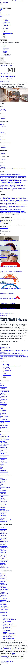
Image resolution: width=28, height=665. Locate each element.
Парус (4, 373)
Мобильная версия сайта (6, 661)
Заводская (2, 441)
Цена (2, 60)
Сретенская (3, 418)
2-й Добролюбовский (5, 519)
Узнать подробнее (4, 81)
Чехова (2, 428)
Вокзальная (3, 384)
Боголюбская (3, 553)
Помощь (5, 632)
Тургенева (2, 459)
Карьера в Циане (7, 636)
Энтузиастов (3, 550)
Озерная (2, 453)
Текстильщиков (4, 489)
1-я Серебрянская (4, 439)
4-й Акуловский (4, 560)
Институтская (3, 387)
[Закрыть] (1, 4)
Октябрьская (3, 405)
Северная (2, 509)
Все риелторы (3, 257)
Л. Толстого (3, 456)
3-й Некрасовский (4, 425)
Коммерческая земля (5, 347)
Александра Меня (4, 416)
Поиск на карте (7, 621)
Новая (1, 424)
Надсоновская (3, 462)
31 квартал (6, 367)
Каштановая (3, 552)
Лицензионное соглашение (19, 650)
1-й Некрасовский (4, 390)
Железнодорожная (5, 421)
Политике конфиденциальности (8, 653)
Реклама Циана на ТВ (8, 624)
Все (5, 376)
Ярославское (3, 397)
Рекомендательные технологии (15, 658)
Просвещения (3, 448)
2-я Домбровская (4, 436)
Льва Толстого (3, 532)
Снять (4, 46)
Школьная (2, 530)
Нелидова (2, 558)
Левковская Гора (4, 495)
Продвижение (6, 630)
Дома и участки (7, 23)
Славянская (3, 388)
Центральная (3, 404)
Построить (6, 49)
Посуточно (6, 48)
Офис (2, 58)
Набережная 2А (7, 370)
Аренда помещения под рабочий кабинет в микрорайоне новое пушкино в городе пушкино (12, 354)
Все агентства (3, 315)
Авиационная (3, 396)
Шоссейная (3, 490)
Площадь (3, 61)
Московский (3, 470)
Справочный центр (8, 618)
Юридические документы (9, 619)
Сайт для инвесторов (8, 638)
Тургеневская (3, 419)
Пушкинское (3, 414)
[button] (14, 77)
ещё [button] (1, 191)
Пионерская (3, 493)
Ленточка (2, 518)
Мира (1, 496)
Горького (2, 422)
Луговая (2, 408)
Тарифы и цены (7, 627)
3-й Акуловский (4, 541)
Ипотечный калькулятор (9, 633)
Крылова (2, 385)
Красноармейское (4, 547)
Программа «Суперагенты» (10, 625)
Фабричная (3, 481)
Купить (5, 45)
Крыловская (3, 544)
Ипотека (5, 27)
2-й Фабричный (4, 447)
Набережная (3, 410)
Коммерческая (6, 25)
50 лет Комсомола (4, 391)
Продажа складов (4, 349)
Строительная (3, 590)
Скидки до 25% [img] (4, 73)
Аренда (5, 19)
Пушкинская (3, 411)
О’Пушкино (6, 364)
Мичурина (2, 507)
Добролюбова (3, 427)
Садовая (2, 549)
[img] (12, 73)
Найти (10, 65)
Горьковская (3, 535)
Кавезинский (3, 485)
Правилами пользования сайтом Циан (9, 648)
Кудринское (3, 413)
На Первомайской (7, 368)
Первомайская (3, 399)
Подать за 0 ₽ (6, 55)
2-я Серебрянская (4, 394)
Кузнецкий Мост (4, 567)
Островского (3, 435)
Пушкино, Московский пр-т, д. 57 (11, 365)
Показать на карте (4, 65)
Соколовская (3, 538)
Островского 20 (7, 375)
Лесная (2, 407)
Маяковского (3, 479)
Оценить (5, 51)
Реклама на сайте (7, 629)
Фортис (5, 372)
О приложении (4, 662)
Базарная (2, 402)
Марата (2, 464)
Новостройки (6, 22)
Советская (2, 575)
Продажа (5, 20)
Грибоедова (3, 401)
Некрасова (2, 502)
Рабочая (2, 393)
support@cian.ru (4, 656)
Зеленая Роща (3, 557)
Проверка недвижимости (9, 635)
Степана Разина (4, 472)
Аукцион (5, 622)
